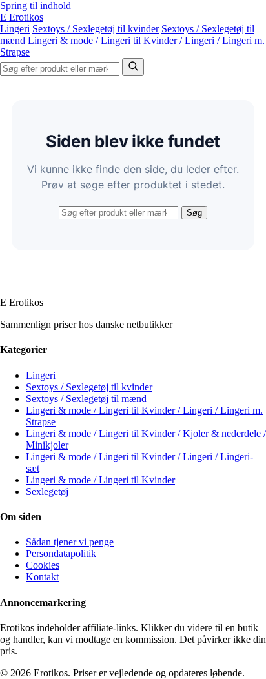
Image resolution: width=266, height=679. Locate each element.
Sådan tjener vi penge (70, 541)
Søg (194, 213)
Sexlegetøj (47, 491)
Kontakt (42, 576)
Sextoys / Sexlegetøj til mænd (86, 398)
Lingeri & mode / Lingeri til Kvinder (100, 479)
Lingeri (15, 28)
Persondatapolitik (61, 553)
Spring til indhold (35, 5)
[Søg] (133, 67)
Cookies (42, 565)
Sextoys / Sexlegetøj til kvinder (95, 28)
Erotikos (21, 17)
